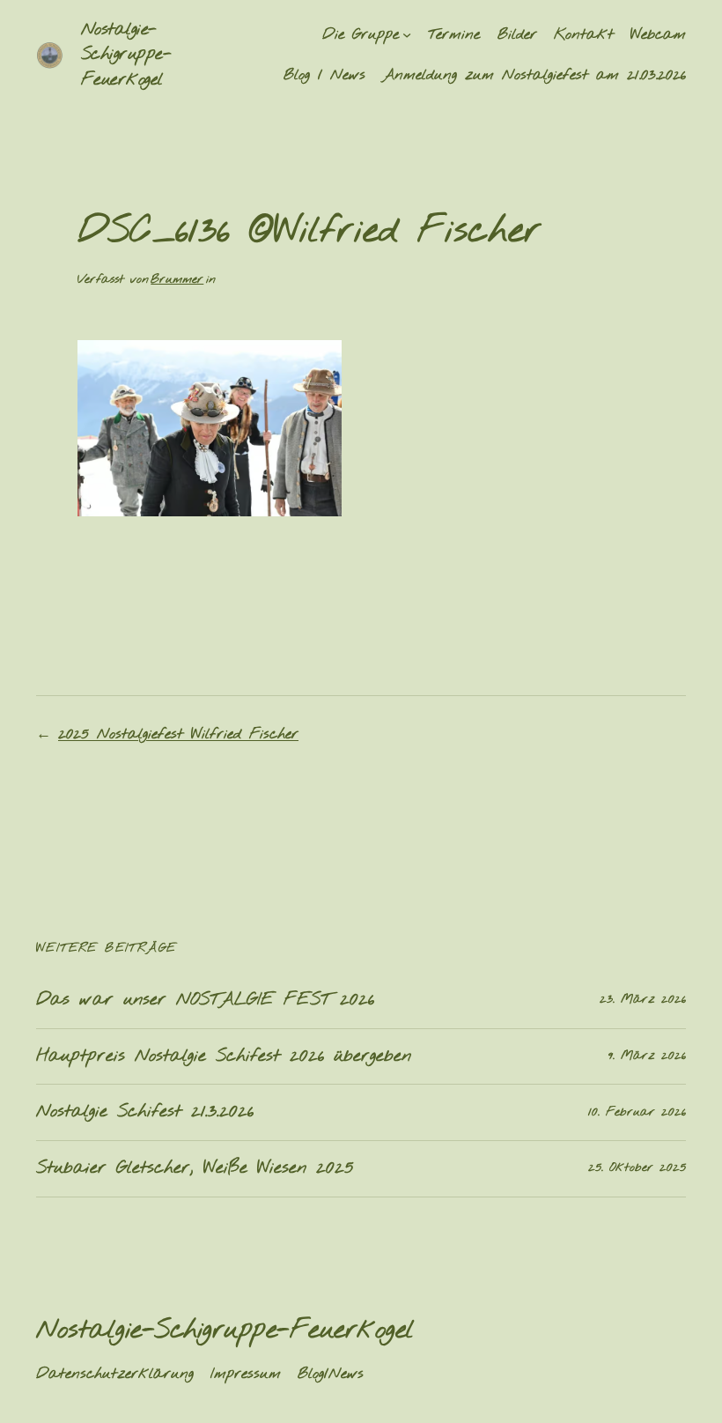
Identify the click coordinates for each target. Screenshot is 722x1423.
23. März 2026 (643, 999)
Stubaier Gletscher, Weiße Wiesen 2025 (195, 1169)
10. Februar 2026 (637, 1112)
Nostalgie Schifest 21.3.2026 (145, 1112)
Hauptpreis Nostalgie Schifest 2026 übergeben (223, 1057)
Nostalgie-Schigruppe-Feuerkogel (126, 55)
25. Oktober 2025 (637, 1168)
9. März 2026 (647, 1056)
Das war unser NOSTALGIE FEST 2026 (205, 1000)
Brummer (177, 279)
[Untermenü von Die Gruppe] (406, 34)
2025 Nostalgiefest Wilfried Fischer (178, 734)
